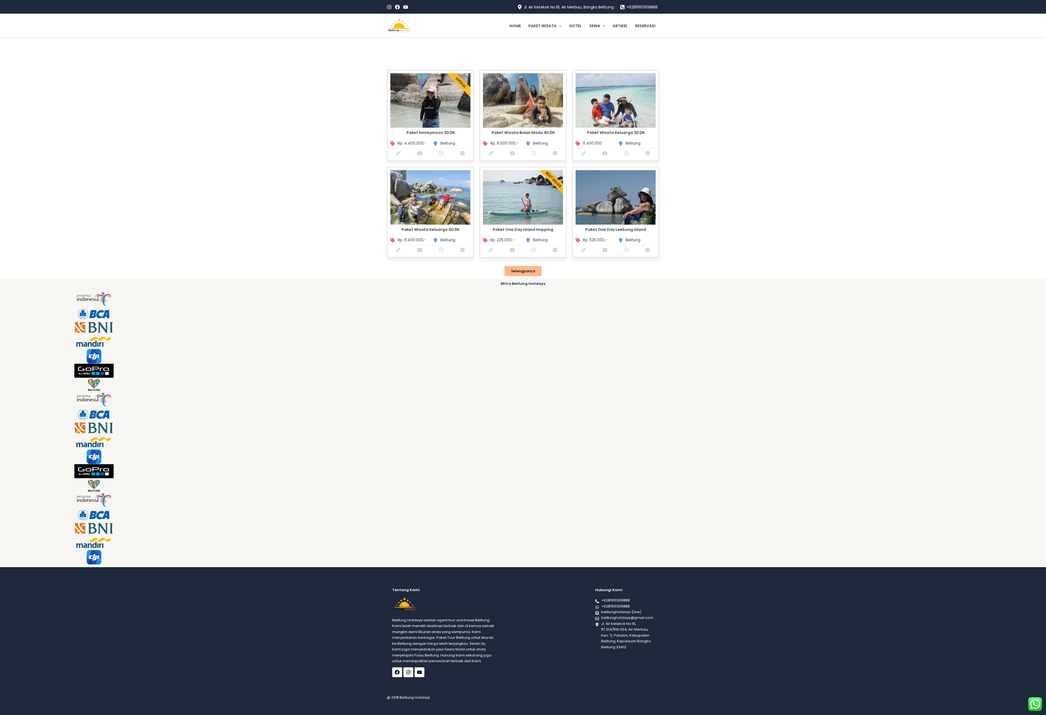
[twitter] (397, 7)
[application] (559, 26)
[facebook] (389, 7)
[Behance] (405, 7)
